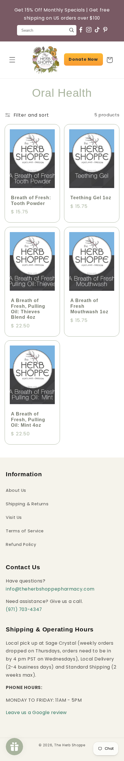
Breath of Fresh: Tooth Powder (31, 201)
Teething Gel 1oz (90, 198)
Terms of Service (25, 531)
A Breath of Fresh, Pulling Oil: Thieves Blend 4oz (28, 309)
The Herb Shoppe (69, 745)
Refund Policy (21, 544)
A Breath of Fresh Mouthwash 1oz (89, 306)
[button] (12, 60)
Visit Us (14, 517)
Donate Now (83, 59)
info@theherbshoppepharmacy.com (50, 589)
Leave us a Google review (36, 712)
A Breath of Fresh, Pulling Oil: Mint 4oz (28, 420)
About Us (16, 490)
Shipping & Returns (27, 504)
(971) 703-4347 (24, 609)
